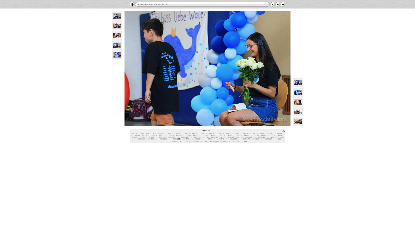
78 (238, 135)
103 (174, 137)
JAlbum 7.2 (227, 141)
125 (268, 137)
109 (200, 137)
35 (243, 133)
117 (233, 137)
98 (153, 137)
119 (242, 137)
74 (224, 135)
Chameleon (237, 141)
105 (182, 137)
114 (221, 137)
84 (258, 135)
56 (163, 135)
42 (267, 133)
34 (240, 133)
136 (166, 139)
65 (193, 135)
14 (172, 133)
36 (247, 133)
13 (168, 133)
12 (165, 133)
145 (205, 139)
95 (143, 137)
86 (265, 135)
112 (212, 137)
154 (244, 139)
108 (195, 137)
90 (278, 135)
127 (277, 137)
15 (175, 133)
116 (229, 137)
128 (281, 137)
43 (271, 133)
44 (274, 133)
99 (156, 137)
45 (277, 133)
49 (139, 135)
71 (214, 135)
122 (255, 137)
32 (233, 133)
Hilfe (245, 141)
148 (218, 139)
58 (169, 135)
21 (196, 133)
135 (161, 139)
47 (132, 135)
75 (227, 135)
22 (199, 133)
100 (160, 137)
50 (142, 135)
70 (210, 135)
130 (139, 139)
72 (217, 135)
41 (264, 133)
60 (176, 135)
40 (260, 133)
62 (183, 135)
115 (225, 137)
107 (191, 137)
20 (192, 133)
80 (244, 135)
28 (220, 133)
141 (188, 139)
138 (174, 139)
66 (197, 135)
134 (157, 139)
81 (248, 135)
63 (186, 135)
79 (241, 135)
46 (281, 133)
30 (226, 133)
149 (223, 139)
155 (249, 139)
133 (152, 139)
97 (149, 137)
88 (272, 135)
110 (204, 137)
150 (227, 139)
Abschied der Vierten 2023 (152, 4)
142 (192, 139)
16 (179, 133)
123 (259, 137)
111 (208, 137)
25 (209, 133)
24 (206, 133)
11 (162, 133)
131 (144, 139)
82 (251, 135)
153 (240, 139)
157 (258, 139)
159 (266, 139)
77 (234, 135)
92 (132, 137)
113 (217, 137)
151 (231, 139)
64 (190, 135)
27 (216, 133)
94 (139, 137)
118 (238, 137)
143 (196, 139)
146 (209, 139)
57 (166, 135)
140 (183, 139)
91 (282, 135)
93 (136, 137)
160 (271, 139)
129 (135, 139)
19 (189, 133)
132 (148, 139)
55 (159, 135)
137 (170, 139)
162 (279, 139)
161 (275, 139)
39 (257, 133)
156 (253, 139)
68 (203, 135)
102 (169, 137)
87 (268, 135)
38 (254, 133)
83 (255, 135)
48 (135, 135)
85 (261, 135)
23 (203, 133)
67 (200, 135)
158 (262, 139)
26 (213, 133)
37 (250, 133)
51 (146, 135)
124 (264, 137)
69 (207, 135)
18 (185, 133)
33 (237, 133)
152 (236, 139)
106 (187, 137)
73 (220, 135)
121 (251, 137)
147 (214, 139)
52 (149, 135)
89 (275, 135)
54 (156, 135)
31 (230, 133)
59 (173, 135)
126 (272, 137)
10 (158, 133)
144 (201, 139)
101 (165, 137)
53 (152, 135)
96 (146, 137)
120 (246, 137)
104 (178, 137)
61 (180, 135)
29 (223, 133)
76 (231, 135)
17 (182, 133)
